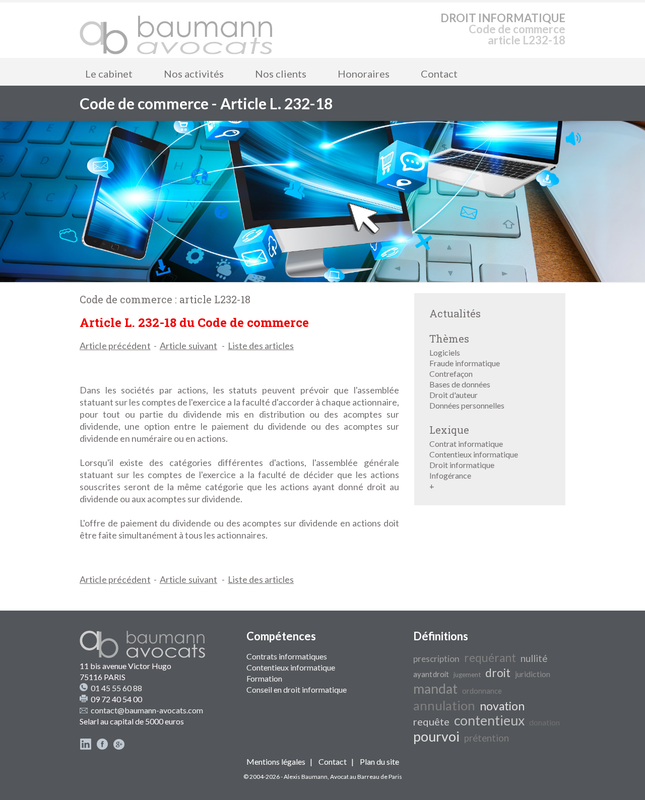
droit (497, 673)
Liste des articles (261, 345)
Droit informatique (461, 465)
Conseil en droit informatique (296, 689)
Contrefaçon (451, 373)
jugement (467, 675)
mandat (435, 689)
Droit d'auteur (453, 394)
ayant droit (431, 674)
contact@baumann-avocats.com (147, 710)
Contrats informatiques (286, 656)
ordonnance (482, 691)
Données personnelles (466, 405)
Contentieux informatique (473, 454)
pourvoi (436, 736)
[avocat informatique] (322, 279)
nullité (534, 658)
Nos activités (194, 74)
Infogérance (450, 475)
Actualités (455, 313)
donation (544, 722)
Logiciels (444, 352)
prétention (486, 738)
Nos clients (280, 74)
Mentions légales (275, 761)
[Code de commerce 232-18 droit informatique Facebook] (102, 747)
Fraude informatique (464, 363)
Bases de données (459, 384)
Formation (264, 678)
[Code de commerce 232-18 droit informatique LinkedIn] (86, 747)
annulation (444, 705)
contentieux (489, 720)
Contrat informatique (466, 443)
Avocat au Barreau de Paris (366, 776)
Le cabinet (109, 74)
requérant (490, 657)
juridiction (532, 674)
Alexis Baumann (306, 776)
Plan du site (379, 761)
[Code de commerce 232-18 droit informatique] (176, 30)
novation (502, 706)
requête (431, 721)
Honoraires (364, 74)
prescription (436, 658)
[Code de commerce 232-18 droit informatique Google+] (119, 747)
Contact (439, 74)
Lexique (449, 429)
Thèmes (449, 338)
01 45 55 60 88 (116, 688)
